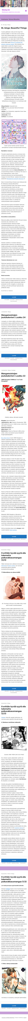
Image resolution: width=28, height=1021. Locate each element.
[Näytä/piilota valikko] (26, 11)
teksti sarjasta (13, 530)
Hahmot (9, 873)
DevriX (25, 1017)
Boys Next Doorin (5, 438)
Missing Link (6, 10)
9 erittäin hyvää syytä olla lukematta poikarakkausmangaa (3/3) (13, 556)
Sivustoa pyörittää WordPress (8, 1017)
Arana (21, 299)
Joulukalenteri (4, 311)
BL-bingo (5, 24)
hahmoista (3, 565)
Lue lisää (14, 297)
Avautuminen (4, 549)
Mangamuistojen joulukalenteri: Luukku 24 (13, 316)
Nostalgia (13, 370)
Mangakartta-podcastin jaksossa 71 (15, 178)
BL (1, 24)
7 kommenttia (23, 863)
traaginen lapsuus (19, 827)
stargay (8, 888)
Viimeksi (3, 717)
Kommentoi (23, 539)
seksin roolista (11, 565)
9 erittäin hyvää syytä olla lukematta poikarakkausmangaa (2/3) (13, 710)
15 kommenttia (13, 692)
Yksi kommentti (13, 301)
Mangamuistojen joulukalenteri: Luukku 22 (13, 374)
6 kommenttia (23, 1008)
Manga (8, 24)
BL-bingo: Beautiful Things (14, 28)
